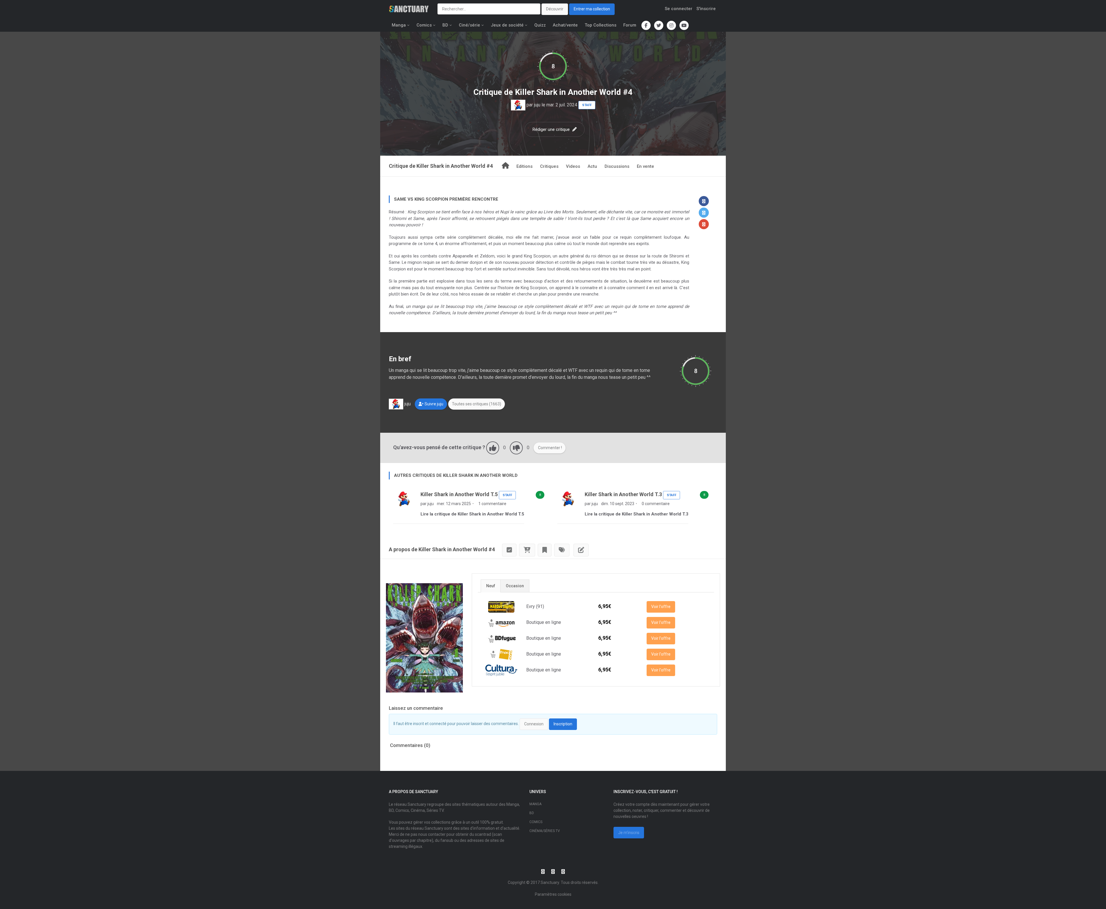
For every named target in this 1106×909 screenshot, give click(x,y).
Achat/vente (565, 25)
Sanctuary (550, 882)
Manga (399, 25)
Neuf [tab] (490, 586)
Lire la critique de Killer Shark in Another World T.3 (636, 514)
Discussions (617, 166)
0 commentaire (655, 503)
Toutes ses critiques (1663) (476, 404)
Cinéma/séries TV (544, 831)
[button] (704, 201)
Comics (424, 25)
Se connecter (678, 8)
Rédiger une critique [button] (552, 129)
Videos (573, 166)
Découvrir (554, 9)
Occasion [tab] (515, 586)
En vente (645, 166)
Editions (524, 166)
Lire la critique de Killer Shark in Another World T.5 (472, 514)
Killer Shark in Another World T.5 (459, 494)
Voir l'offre (661, 606)
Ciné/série (469, 25)
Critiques (549, 166)
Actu (592, 166)
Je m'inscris (628, 832)
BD (445, 25)
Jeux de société (507, 25)
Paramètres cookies (553, 894)
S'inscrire (706, 8)
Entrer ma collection (592, 9)
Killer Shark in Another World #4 (573, 92)
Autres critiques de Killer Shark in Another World (456, 475)
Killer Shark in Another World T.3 (623, 494)
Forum (629, 25)
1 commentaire (492, 503)
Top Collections (600, 25)
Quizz (540, 25)
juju (537, 104)
